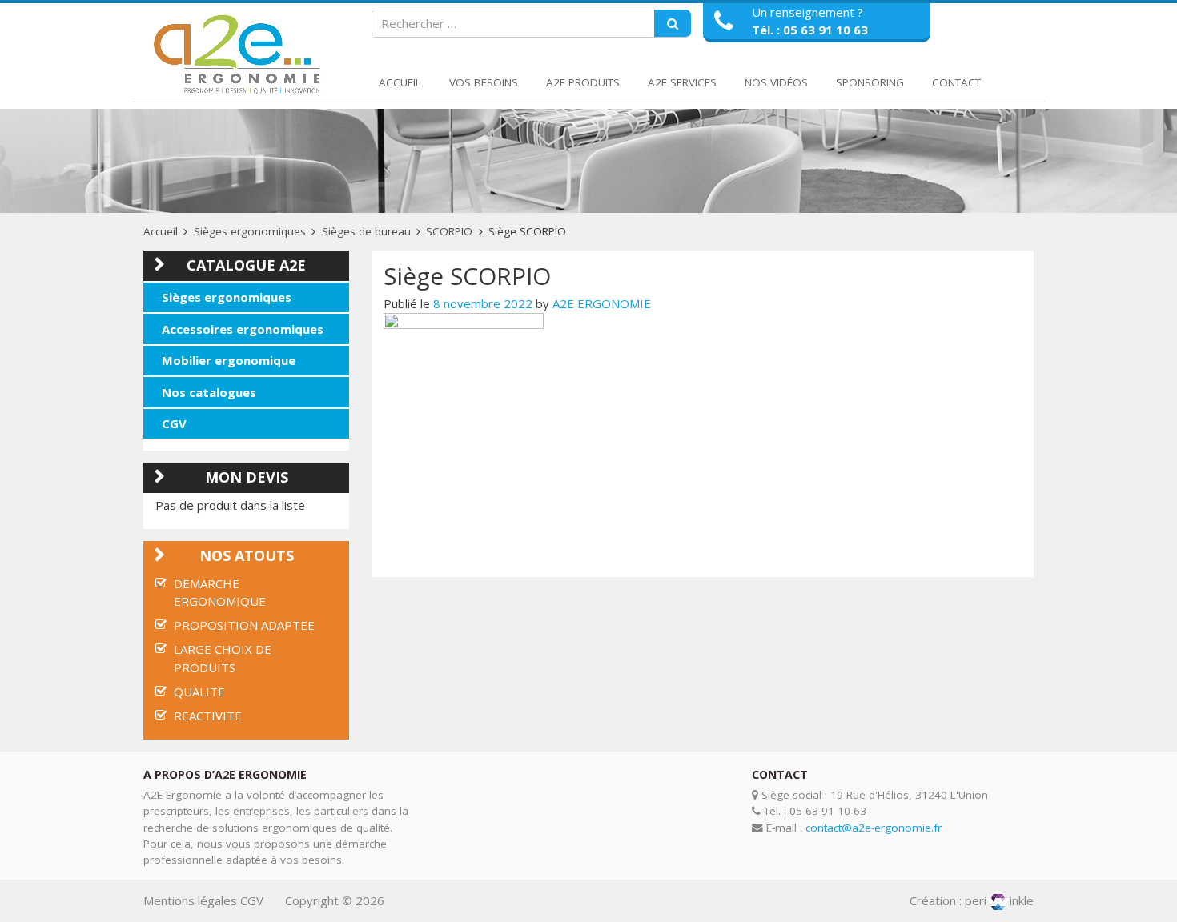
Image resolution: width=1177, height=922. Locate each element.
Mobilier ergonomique (228, 360)
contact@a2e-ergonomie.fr (873, 827)
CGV (174, 423)
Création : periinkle (972, 900)
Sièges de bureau (366, 231)
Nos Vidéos (776, 82)
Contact (956, 82)
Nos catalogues (209, 392)
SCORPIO (449, 231)
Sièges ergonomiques (250, 231)
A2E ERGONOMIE (601, 303)
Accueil (400, 82)
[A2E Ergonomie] (240, 55)
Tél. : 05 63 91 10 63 (810, 30)
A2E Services (682, 82)
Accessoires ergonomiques (242, 329)
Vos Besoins (483, 82)
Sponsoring (870, 82)
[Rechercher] (672, 24)
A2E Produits (583, 82)
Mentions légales (190, 900)
